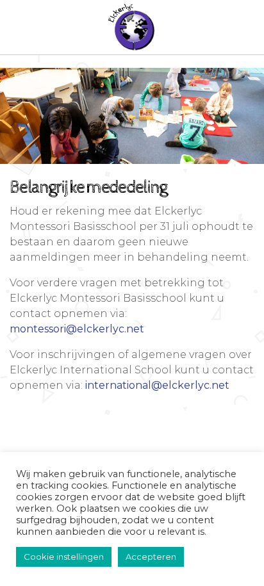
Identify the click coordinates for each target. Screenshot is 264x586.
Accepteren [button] (151, 556)
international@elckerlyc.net (157, 385)
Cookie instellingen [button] (64, 556)
